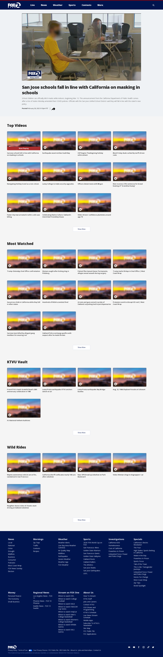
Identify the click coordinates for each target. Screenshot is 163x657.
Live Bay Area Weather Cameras (67, 546)
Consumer (12, 560)
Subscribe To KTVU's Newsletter (91, 624)
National (11, 545)
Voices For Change (141, 577)
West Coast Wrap (14, 565)
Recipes (36, 551)
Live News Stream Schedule (90, 616)
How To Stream (89, 596)
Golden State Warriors (91, 550)
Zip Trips (36, 542)
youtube (134, 647)
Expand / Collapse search (153, 5)
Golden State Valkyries (92, 556)
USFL (85, 573)
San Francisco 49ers (91, 547)
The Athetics (88, 565)
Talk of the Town (140, 564)
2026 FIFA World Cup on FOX (92, 543)
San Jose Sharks (89, 568)
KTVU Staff (87, 599)
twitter (153, 647)
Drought (11, 551)
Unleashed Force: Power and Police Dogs (118, 555)
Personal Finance (14, 596)
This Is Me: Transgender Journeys (143, 568)
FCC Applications (89, 634)
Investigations (116, 539)
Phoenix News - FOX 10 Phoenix (42, 602)
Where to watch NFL (66, 596)
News (11, 539)
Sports (86, 539)
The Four (137, 547)
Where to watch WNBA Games (67, 626)
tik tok (148, 647)
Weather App (63, 562)
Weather (63, 539)
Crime (10, 548)
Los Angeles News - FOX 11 (42, 597)
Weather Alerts (64, 542)
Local (10, 542)
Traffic (35, 545)
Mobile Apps (88, 620)
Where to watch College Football (67, 600)
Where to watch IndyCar (67, 612)
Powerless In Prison (116, 551)
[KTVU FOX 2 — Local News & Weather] (16, 5)
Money (11, 592)
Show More (81, 229)
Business (11, 557)
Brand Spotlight (140, 586)
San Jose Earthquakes (91, 570)
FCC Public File (89, 631)
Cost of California (115, 548)
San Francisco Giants (91, 553)
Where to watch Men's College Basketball (67, 615)
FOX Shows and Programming (89, 608)
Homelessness (114, 545)
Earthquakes (63, 556)
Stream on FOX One (68, 592)
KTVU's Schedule (89, 612)
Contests (36, 548)
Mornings (38, 539)
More (100, 5)
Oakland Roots (89, 559)
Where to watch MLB (66, 604)
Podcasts (11, 563)
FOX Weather (63, 565)
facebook (139, 647)
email (129, 647)
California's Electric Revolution (141, 543)
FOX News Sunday (15, 568)
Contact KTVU (88, 604)
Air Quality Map (64, 550)
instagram (143, 647)
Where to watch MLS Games (66, 631)
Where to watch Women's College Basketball (68, 620)
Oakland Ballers (89, 562)
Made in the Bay (140, 555)
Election (11, 571)
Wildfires (11, 554)
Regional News (41, 592)
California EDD (114, 542)
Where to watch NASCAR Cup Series (68, 608)
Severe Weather (64, 559)
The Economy (13, 599)
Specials (138, 539)
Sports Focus (139, 561)
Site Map (86, 628)
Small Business (14, 602)
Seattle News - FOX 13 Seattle (42, 607)
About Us (88, 592)
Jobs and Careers (90, 602)
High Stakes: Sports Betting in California (144, 551)
